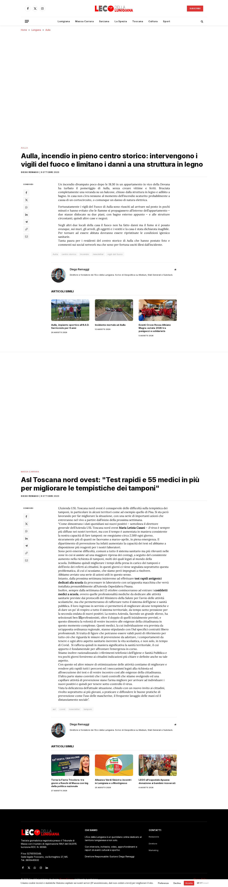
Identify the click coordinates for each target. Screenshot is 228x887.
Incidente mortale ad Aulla (110, 324)
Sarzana (104, 21)
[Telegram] (26, 222)
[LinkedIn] (26, 214)
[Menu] (27, 21)
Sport (166, 21)
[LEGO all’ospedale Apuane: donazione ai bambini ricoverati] (158, 765)
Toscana (137, 21)
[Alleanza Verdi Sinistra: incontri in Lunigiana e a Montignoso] (114, 765)
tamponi (88, 709)
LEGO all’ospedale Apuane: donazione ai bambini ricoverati (157, 781)
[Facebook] (26, 192)
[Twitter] (26, 200)
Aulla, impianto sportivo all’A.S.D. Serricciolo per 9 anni (70, 326)
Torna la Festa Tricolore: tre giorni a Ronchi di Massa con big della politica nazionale (69, 783)
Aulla (24, 148)
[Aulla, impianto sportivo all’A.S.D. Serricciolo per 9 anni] (70, 310)
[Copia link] (26, 229)
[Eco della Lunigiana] (114, 9)
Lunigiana (64, 21)
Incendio (84, 254)
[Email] (26, 236)
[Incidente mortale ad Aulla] (114, 310)
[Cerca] (201, 21)
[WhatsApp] (26, 207)
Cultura (153, 21)
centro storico (69, 254)
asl (54, 709)
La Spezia (121, 21)
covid (62, 709)
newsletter (98, 254)
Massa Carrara (84, 21)
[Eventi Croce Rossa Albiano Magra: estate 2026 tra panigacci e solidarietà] (158, 310)
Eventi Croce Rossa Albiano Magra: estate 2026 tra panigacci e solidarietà (155, 328)
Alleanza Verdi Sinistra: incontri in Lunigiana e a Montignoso (113, 781)
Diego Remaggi (30, 172)
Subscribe (195, 8)
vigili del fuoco (115, 254)
